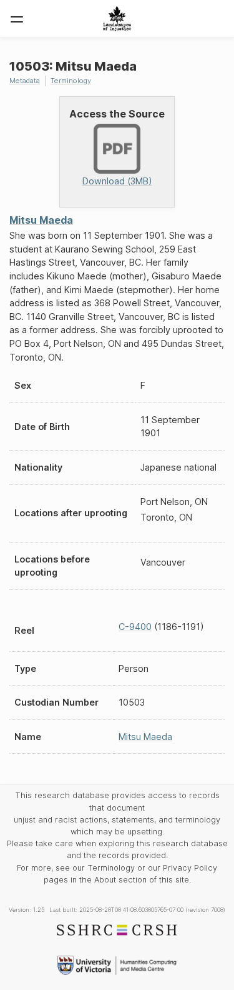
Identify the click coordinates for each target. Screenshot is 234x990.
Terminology (71, 80)
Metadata (24, 80)
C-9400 (135, 626)
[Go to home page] (117, 19)
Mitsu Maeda (41, 220)
